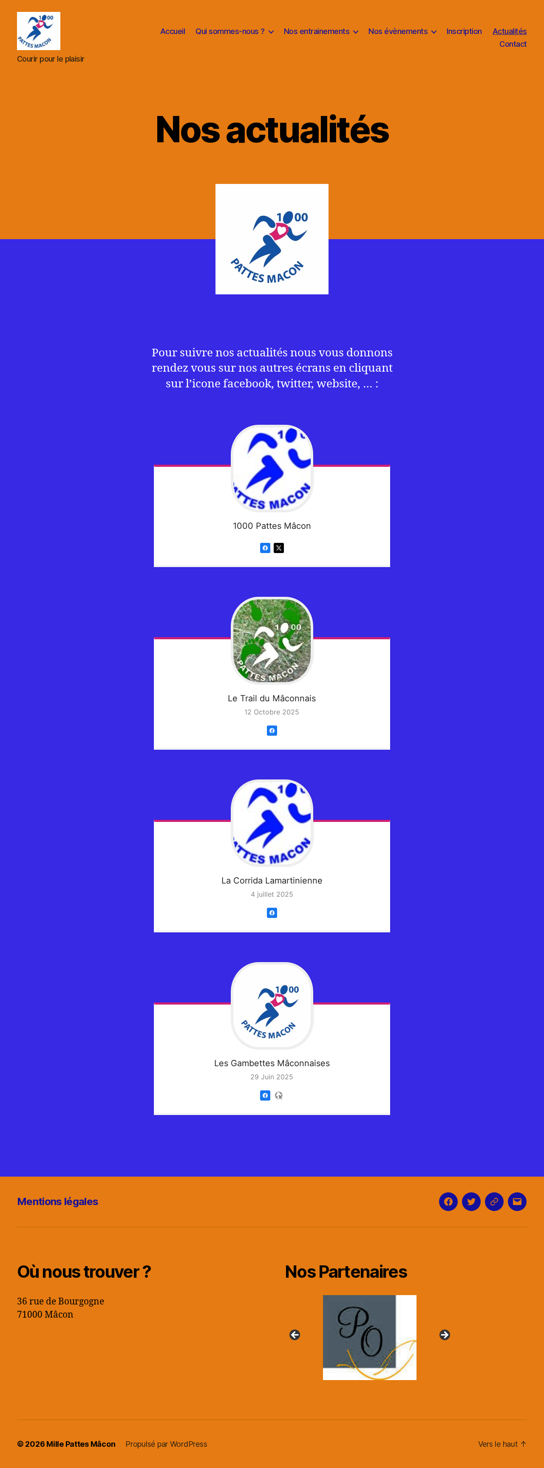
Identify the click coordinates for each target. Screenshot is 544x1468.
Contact (513, 44)
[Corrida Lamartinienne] (272, 919)
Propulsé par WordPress (166, 1444)
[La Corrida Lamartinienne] (272, 823)
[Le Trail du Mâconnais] (272, 640)
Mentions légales (57, 1201)
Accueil (172, 31)
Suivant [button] (444, 1335)
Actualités (510, 31)
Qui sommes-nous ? (230, 31)
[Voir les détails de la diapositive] (370, 1337)
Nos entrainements (317, 31)
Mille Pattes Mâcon (80, 1444)
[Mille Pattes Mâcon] (265, 554)
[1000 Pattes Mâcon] (272, 468)
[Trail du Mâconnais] (272, 736)
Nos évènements (398, 31)
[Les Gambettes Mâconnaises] (272, 1006)
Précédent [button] (295, 1335)
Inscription (464, 31)
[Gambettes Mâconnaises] (265, 1101)
